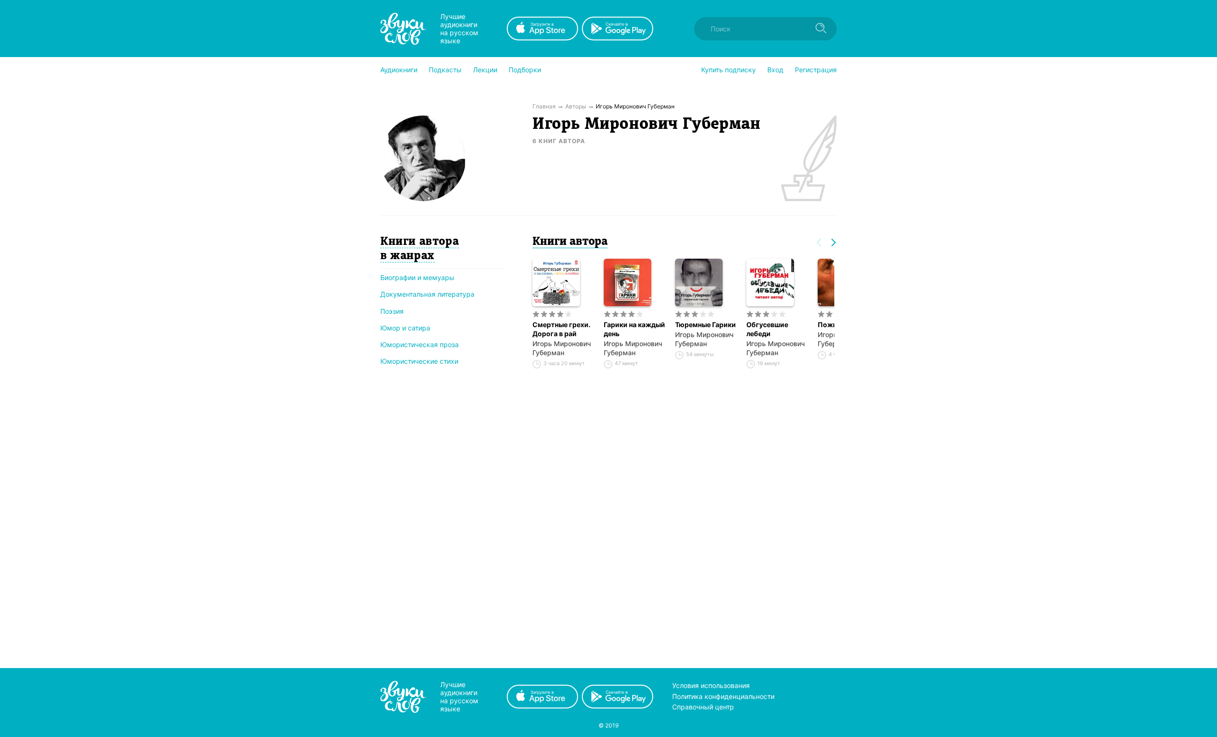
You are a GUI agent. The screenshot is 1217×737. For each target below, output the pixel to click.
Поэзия (392, 311)
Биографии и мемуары (417, 277)
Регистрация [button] (816, 70)
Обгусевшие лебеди (767, 329)
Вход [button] (775, 70)
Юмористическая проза (419, 344)
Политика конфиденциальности (723, 696)
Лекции (485, 70)
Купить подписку (728, 70)
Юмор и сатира (405, 328)
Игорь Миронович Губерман (561, 348)
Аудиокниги (398, 70)
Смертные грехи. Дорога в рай (561, 329)
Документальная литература (427, 294)
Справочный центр (703, 707)
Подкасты (445, 70)
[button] (398, 70)
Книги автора (570, 242)
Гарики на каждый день (634, 329)
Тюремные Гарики (705, 324)
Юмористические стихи (419, 361)
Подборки (525, 70)
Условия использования (711, 685)
